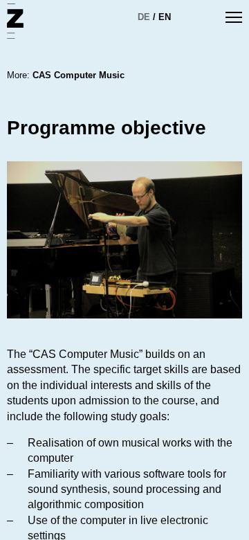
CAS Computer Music (78, 75)
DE (144, 17)
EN (164, 17)
